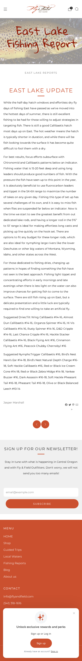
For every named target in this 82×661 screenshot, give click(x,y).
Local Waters (12, 556)
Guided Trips (12, 550)
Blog (6, 570)
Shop (7, 543)
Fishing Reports (14, 563)
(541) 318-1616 (12, 603)
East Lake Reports (41, 72)
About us (9, 576)
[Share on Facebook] (66, 405)
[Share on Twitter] (70, 405)
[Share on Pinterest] (73, 405)
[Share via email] (77, 405)
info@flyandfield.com (18, 596)
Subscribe (42, 503)
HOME (8, 536)
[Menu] (5, 9)
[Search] (77, 9)
